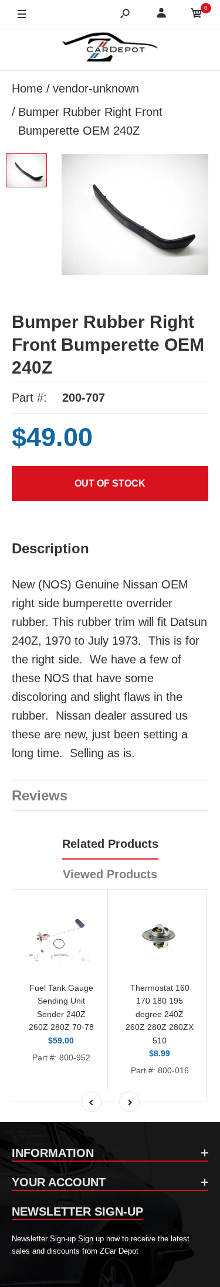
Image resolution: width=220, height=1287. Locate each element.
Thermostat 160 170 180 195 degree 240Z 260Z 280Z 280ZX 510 (160, 1014)
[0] (196, 15)
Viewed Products (110, 874)
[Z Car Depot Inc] (110, 50)
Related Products (110, 843)
